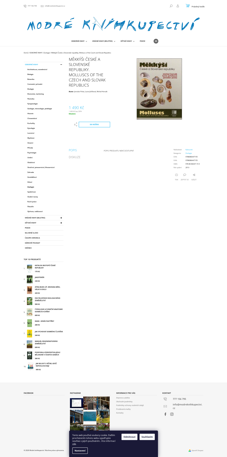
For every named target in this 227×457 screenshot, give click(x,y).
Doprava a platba (123, 398)
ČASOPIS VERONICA (32, 238)
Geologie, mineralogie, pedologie (39, 108)
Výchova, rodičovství (35, 211)
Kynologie (31, 128)
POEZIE (27, 228)
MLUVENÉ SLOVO (31, 233)
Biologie (30, 74)
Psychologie (31, 153)
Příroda (30, 148)
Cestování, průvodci (34, 84)
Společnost (31, 192)
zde (74, 443)
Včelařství (31, 162)
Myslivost (30, 138)
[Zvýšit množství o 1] (76, 123)
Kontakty (120, 413)
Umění (29, 157)
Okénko (28, 248)
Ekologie (30, 89)
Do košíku (94, 124)
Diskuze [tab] (74, 157)
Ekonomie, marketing (35, 94)
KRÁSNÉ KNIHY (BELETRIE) (35, 218)
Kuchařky (31, 123)
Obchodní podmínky (124, 401)
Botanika (30, 79)
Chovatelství (32, 118)
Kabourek (189, 149)
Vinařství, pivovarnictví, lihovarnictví (40, 167)
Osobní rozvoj (32, 197)
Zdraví (29, 182)
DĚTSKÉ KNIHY (30, 223)
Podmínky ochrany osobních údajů (130, 405)
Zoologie (30, 187)
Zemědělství (32, 177)
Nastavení (80, 450)
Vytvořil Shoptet (197, 450)
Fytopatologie (32, 104)
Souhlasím (147, 436)
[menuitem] (79, 41)
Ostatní (30, 143)
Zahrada (30, 172)
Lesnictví (30, 133)
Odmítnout (129, 436)
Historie (30, 113)
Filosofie (30, 206)
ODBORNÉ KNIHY (31, 64)
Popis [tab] (73, 150)
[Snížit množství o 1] (76, 126)
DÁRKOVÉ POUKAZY (32, 243)
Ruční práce (31, 202)
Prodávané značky (123, 409)
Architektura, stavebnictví (37, 69)
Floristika (30, 99)
